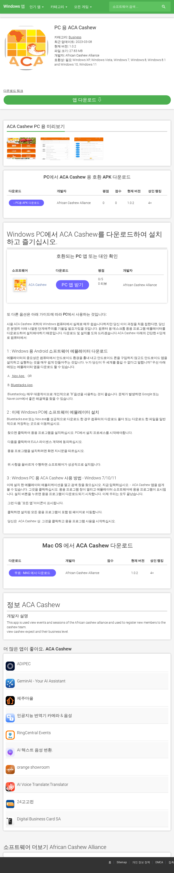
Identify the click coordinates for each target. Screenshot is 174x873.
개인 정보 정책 (141, 862)
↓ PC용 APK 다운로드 (26, 202)
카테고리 (58, 7)
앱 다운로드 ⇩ (87, 100)
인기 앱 (35, 7)
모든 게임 (81, 7)
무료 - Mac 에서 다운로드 (32, 573)
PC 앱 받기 (72, 284)
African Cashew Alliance (82, 55)
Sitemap (122, 862)
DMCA (159, 862)
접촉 (171, 862)
